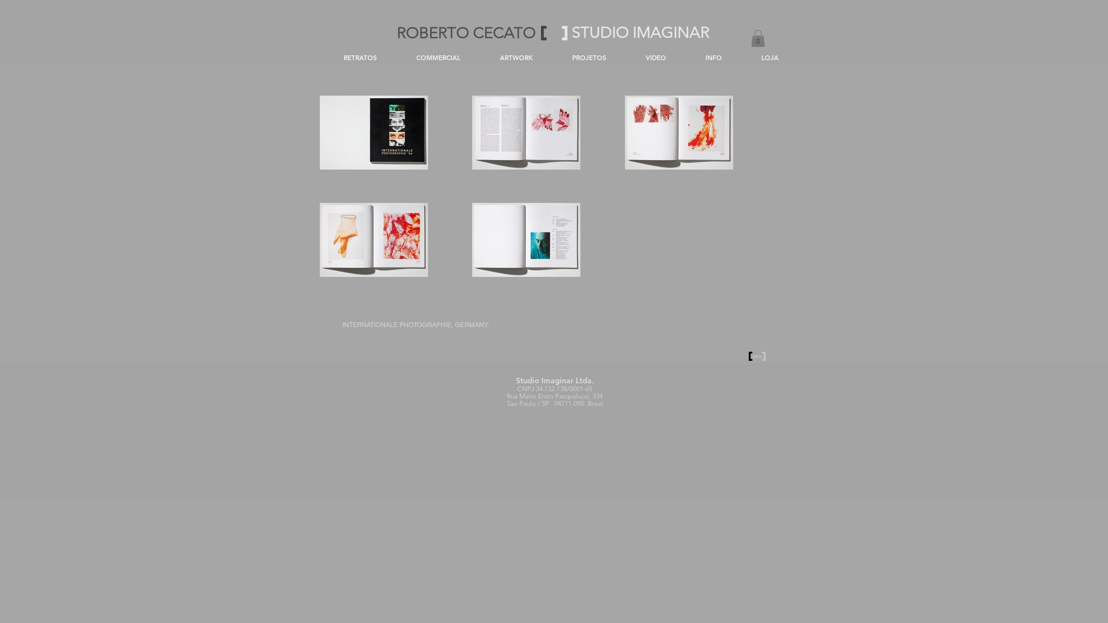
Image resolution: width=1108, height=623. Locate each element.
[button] (758, 38)
